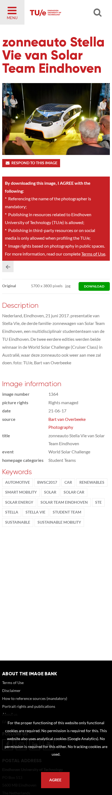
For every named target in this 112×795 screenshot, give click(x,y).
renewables (91, 482)
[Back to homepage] (63, 12)
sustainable (17, 522)
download (94, 286)
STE (98, 502)
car (68, 482)
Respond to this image (34, 163)
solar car (74, 492)
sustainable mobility (59, 522)
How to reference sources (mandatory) (34, 698)
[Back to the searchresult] (8, 266)
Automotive (17, 482)
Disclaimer (11, 690)
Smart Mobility (21, 492)
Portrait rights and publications (28, 706)
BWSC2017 (47, 482)
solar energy (19, 502)
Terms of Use (93, 253)
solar (50, 492)
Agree (55, 780)
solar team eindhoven (64, 502)
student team (67, 512)
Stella (11, 512)
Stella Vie (35, 512)
